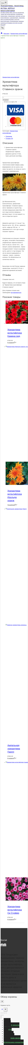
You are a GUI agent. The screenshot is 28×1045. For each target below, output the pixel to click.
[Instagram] (4, 945)
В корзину (5, 99)
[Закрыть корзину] (2, 1001)
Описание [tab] (9, 136)
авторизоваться (16, 292)
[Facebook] (2, 945)
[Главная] (1, 33)
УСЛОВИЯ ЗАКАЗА (11, 1025)
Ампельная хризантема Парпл (13, 748)
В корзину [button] (10, 342)
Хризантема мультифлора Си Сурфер (14, 909)
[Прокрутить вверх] (2, 1009)
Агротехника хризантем (14, 1042)
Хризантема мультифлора (10, 77)
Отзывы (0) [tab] (9, 138)
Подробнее (11, 505)
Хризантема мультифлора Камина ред (14, 332)
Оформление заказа (12, 1038)
